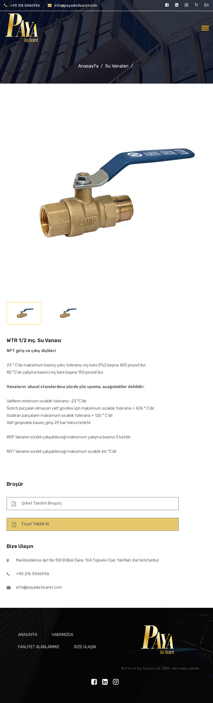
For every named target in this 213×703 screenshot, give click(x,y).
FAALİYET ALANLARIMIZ (38, 647)
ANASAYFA (27, 634)
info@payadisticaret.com (75, 5)
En (206, 5)
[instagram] (187, 5)
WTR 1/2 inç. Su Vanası (34, 340)
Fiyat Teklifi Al (35, 524)
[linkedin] (177, 5)
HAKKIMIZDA (62, 634)
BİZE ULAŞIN (85, 647)
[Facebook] (167, 5)
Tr (196, 5)
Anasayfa (88, 66)
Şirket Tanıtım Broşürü (42, 503)
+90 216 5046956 (25, 5)
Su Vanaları (116, 66)
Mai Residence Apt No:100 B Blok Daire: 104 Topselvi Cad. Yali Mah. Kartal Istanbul (87, 560)
